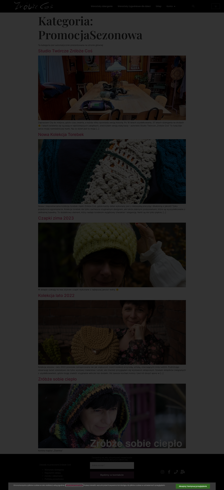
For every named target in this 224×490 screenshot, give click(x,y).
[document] (112, 245)
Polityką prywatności (74, 485)
